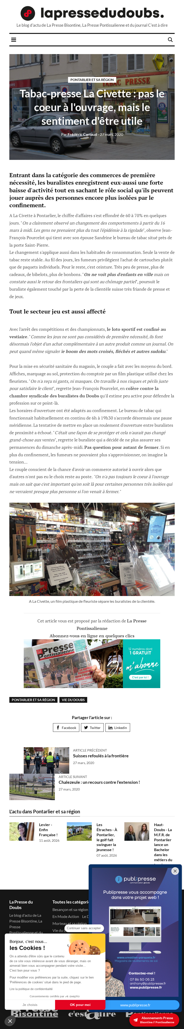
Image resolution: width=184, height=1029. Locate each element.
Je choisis (30, 1005)
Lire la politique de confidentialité (31, 989)
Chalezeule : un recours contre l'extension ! (99, 782)
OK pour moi (80, 1005)
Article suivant (73, 777)
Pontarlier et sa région (92, 80)
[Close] (175, 871)
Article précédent (90, 750)
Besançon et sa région (70, 909)
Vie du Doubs (73, 700)
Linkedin (120, 728)
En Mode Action (65, 916)
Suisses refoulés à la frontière (101, 755)
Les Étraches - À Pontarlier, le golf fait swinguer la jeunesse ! (107, 837)
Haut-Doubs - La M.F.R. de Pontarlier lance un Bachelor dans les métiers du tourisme (163, 844)
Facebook (69, 728)
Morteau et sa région (69, 923)
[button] (10, 1021)
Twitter (95, 728)
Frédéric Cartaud (79, 134)
